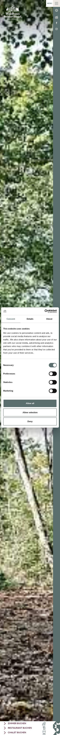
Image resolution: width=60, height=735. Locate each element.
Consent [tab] (11, 319)
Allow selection (30, 412)
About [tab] (49, 319)
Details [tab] (30, 319)
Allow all (30, 403)
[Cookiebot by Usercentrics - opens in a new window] (44, 311)
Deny (30, 421)
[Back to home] (12, 12)
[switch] (53, 374)
